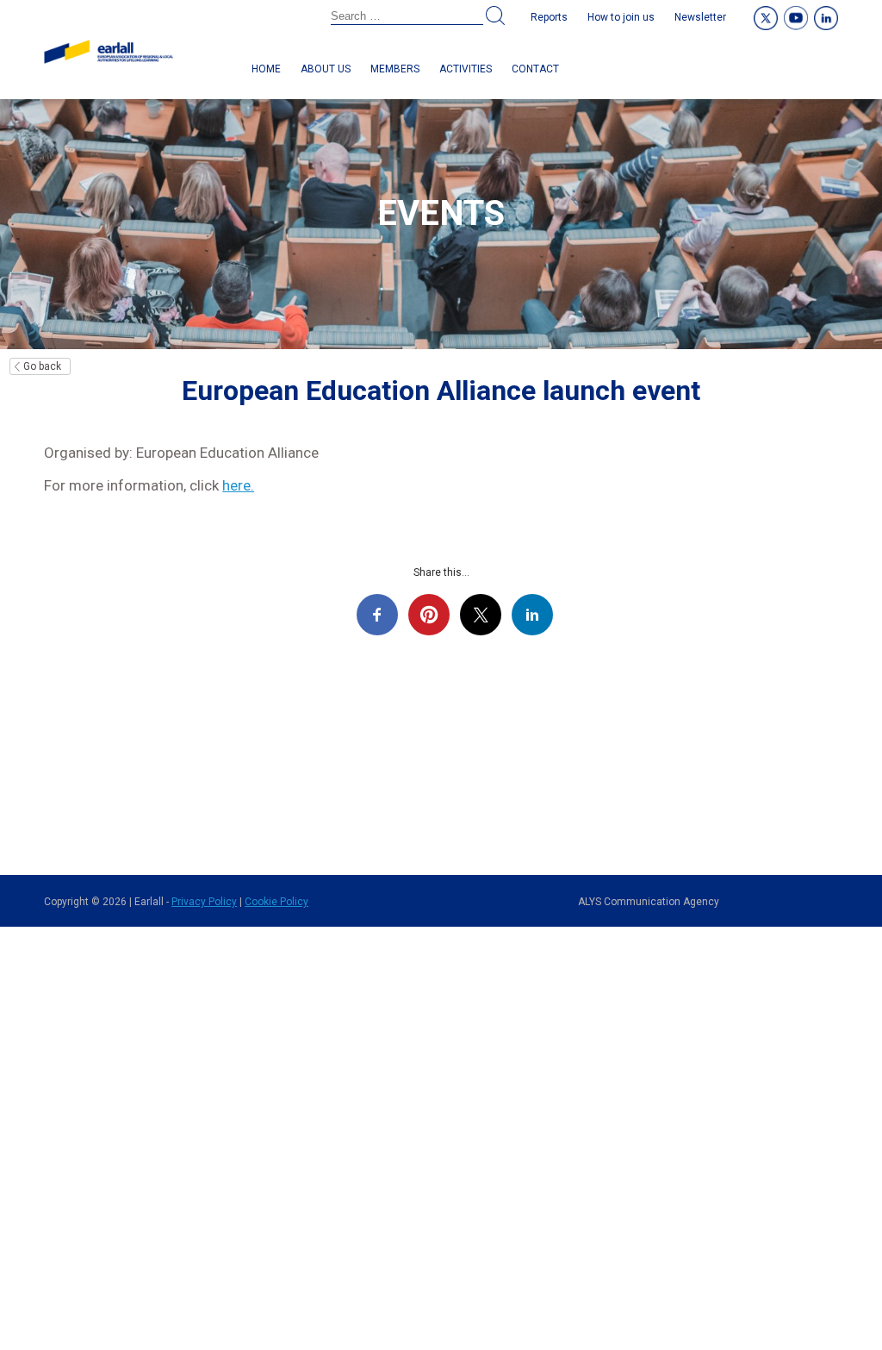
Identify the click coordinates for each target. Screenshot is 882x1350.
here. (238, 485)
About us (326, 69)
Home (266, 69)
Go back (42, 366)
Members (394, 69)
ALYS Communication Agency (648, 902)
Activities (465, 69)
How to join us (621, 17)
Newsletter (700, 17)
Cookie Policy (276, 902)
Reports (549, 17)
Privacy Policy (204, 902)
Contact (535, 69)
